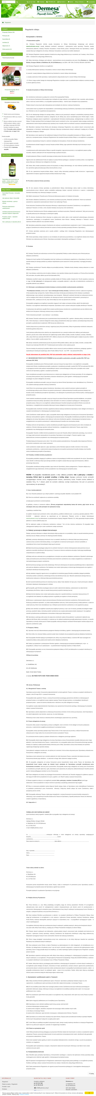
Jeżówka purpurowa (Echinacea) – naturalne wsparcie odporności (11, 212)
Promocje (4, 63)
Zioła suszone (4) (7, 49)
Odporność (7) (6, 45)
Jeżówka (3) (5, 42)
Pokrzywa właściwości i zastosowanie (8, 207)
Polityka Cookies (24, 1094)
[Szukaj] (17, 2)
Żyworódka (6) (6, 39)
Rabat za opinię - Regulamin (9, 1084)
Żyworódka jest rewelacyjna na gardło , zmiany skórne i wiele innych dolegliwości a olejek (10, 181)
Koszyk (4, 54)
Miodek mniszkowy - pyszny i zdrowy (10, 202)
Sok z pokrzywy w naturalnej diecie (11, 221)
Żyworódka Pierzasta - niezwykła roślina (11, 193)
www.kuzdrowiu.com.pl (32, 46)
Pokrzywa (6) (5, 35)
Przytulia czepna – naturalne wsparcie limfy (9, 217)
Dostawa (4, 98)
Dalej (92, 1073)
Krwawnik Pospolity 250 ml (12, 89)
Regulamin (8, 22)
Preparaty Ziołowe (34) (8, 32)
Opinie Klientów (6, 155)
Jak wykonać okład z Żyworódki (10, 198)
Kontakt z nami (6, 1086)
